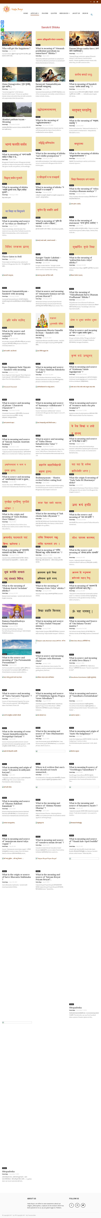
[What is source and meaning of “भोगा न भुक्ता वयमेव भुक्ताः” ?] (84, 320)
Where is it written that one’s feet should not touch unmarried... (50, 769)
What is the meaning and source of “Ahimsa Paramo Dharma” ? (48, 805)
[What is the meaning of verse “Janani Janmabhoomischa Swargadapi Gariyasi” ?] (17, 721)
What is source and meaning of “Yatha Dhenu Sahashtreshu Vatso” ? (49, 441)
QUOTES (54, 13)
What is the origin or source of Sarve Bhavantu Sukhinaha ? (16, 877)
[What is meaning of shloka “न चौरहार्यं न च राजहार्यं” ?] (50, 178)
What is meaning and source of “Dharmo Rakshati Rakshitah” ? (16, 803)
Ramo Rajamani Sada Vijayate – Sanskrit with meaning (16, 368)
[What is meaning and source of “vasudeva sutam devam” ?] (50, 830)
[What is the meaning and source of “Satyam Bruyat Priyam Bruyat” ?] (50, 865)
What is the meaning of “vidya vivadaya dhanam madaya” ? (83, 190)
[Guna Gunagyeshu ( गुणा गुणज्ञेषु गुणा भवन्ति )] (17, 74)
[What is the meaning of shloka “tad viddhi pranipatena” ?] (50, 144)
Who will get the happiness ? (16, 48)
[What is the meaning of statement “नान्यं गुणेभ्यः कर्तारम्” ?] (84, 210)
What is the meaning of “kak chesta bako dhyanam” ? (49, 514)
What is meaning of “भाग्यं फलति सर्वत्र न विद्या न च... (16, 155)
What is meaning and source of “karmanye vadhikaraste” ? (50, 404)
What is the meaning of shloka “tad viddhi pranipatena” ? (50, 154)
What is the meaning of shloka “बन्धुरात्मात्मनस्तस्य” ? (84, 154)
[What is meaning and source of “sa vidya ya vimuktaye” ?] (17, 211)
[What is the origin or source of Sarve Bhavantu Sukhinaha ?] (17, 865)
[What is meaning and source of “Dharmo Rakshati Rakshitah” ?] (17, 792)
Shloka (4, 45)
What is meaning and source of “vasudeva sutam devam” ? (50, 841)
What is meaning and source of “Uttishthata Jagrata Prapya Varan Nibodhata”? (50, 696)
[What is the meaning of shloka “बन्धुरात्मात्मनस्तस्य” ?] (84, 144)
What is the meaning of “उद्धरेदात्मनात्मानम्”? (47, 121)
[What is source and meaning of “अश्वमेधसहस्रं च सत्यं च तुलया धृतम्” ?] (17, 467)
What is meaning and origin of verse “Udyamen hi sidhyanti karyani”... (16, 770)
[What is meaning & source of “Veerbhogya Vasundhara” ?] (84, 757)
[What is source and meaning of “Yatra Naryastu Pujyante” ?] (17, 683)
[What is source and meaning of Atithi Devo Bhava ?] (84, 647)
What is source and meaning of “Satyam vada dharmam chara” (49, 658)
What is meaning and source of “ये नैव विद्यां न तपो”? (83, 439)
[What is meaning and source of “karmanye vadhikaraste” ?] (50, 393)
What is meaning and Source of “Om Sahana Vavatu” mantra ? (83, 623)
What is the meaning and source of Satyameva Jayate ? (83, 804)
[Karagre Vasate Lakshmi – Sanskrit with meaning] (50, 247)
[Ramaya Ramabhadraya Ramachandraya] (17, 611)
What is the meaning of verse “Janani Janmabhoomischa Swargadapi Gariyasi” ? (16, 734)
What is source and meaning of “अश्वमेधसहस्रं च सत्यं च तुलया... (16, 478)
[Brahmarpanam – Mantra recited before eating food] (50, 467)
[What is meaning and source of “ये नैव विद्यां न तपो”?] (84, 429)
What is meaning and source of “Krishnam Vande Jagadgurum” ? (83, 369)
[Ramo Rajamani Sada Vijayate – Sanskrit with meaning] (17, 357)
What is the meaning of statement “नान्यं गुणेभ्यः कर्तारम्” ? (83, 221)
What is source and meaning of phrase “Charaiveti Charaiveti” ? (16, 405)
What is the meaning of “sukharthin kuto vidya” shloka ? (80, 260)
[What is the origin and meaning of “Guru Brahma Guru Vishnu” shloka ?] (17, 504)
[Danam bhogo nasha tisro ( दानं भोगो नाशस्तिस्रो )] (84, 38)
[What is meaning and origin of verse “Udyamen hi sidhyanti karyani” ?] (17, 757)
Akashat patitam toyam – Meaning (14, 120)
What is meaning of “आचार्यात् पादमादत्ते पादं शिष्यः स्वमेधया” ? (15, 551)
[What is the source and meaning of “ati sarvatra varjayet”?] (17, 321)
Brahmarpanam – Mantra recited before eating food (48, 478)
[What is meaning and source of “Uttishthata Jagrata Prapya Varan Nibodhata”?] (50, 683)
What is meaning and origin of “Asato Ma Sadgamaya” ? (84, 732)
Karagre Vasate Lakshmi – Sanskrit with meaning (48, 258)
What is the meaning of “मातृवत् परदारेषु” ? (83, 121)
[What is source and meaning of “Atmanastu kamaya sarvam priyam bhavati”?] (50, 281)
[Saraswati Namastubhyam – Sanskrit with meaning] (17, 281)
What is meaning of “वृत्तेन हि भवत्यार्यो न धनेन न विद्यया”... (48, 222)
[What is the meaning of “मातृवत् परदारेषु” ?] (84, 110)
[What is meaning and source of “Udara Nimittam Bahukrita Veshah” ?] (50, 357)
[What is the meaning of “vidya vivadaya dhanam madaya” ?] (84, 178)
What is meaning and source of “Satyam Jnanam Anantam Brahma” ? (16, 442)
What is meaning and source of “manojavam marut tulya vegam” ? (16, 841)
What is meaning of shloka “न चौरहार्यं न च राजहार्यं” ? (50, 188)
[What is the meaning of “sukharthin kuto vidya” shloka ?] (84, 247)
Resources (64, 13)
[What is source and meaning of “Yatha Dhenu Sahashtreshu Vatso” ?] (50, 429)
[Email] (2, 34)
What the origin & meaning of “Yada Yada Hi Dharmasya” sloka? (83, 480)
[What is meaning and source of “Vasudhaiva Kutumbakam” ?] (84, 683)
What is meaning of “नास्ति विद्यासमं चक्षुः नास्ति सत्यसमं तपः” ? (49, 551)
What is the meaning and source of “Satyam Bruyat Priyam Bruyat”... (48, 877)
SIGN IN (85, 13)
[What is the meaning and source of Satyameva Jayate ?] (84, 793)
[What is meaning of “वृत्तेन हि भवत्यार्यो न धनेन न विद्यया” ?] (50, 210)
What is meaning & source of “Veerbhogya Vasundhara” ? (83, 768)
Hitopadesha (75, 1007)
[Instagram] (94, 2)
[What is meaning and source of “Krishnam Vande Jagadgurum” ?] (84, 357)
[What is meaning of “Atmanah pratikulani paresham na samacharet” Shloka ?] (50, 38)
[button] (92, 15)
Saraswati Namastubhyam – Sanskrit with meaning (15, 292)
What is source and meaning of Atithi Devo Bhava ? (83, 659)
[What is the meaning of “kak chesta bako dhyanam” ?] (50, 503)
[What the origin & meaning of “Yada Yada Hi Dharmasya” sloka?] (84, 467)
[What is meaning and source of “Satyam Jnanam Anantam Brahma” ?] (17, 429)
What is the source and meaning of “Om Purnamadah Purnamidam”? (16, 660)
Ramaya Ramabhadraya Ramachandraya (13, 622)
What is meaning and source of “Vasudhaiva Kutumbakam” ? (83, 696)
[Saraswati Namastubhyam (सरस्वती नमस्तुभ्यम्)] (50, 74)
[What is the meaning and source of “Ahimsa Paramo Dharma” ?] (50, 793)
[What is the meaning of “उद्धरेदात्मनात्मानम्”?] (50, 110)
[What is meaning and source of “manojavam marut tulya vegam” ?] (17, 829)
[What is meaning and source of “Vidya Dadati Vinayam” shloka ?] (50, 611)
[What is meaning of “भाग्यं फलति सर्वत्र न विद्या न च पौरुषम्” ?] (17, 144)
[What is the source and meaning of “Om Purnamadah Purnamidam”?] (17, 647)
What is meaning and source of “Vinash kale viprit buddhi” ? (83, 841)
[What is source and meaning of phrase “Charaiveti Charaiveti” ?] (17, 393)
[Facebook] (90, 2)
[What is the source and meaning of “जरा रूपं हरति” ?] (84, 504)
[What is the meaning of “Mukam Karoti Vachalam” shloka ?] (17, 576)
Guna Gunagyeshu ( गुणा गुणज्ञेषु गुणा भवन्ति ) (16, 85)
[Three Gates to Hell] (17, 246)
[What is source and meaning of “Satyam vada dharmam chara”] (50, 646)
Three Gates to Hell (12, 256)
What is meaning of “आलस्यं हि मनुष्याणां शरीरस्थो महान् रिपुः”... (83, 587)
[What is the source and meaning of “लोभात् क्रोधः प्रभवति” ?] (84, 540)
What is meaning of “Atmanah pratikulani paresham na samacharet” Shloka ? (50, 51)
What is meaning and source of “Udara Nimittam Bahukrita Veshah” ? (50, 369)
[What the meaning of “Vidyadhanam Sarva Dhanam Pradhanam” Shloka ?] (84, 282)
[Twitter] (97, 2)
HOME (25, 13)
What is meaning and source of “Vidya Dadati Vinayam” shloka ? (49, 623)
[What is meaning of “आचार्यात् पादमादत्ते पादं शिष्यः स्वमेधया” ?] (17, 540)
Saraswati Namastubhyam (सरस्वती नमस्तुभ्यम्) (48, 85)
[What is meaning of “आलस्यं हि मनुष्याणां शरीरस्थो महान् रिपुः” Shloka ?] (84, 576)
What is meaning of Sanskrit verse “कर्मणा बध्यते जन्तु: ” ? (83, 85)
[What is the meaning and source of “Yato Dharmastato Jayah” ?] (50, 721)
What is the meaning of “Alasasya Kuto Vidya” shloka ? (50, 587)
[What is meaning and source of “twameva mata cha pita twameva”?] (84, 393)
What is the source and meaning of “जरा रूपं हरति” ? (81, 515)
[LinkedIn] (2, 38)
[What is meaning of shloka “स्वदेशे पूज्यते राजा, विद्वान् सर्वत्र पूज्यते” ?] (17, 178)
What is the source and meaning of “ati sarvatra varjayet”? (13, 333)
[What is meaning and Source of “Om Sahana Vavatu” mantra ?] (84, 611)
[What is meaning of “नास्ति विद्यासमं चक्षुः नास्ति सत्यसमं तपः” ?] (50, 540)
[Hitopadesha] (84, 931)
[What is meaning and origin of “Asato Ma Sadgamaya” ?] (84, 721)
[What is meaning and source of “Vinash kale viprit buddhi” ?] (84, 829)
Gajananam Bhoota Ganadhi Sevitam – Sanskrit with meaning (49, 332)
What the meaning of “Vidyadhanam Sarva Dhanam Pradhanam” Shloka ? (83, 294)
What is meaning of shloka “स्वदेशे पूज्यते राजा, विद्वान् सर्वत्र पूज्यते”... (15, 189)
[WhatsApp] (2, 30)
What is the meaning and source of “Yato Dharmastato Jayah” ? (50, 733)
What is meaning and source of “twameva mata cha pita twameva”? (83, 405)
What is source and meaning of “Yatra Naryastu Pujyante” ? (17, 694)
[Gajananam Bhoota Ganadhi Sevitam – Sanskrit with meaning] (50, 320)
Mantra (4, 617)
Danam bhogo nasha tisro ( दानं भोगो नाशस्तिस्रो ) (84, 49)
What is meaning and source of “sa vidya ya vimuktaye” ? (16, 222)
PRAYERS (45, 13)
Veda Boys (5, 51)
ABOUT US (76, 13)
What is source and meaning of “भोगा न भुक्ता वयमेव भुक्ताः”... (83, 331)
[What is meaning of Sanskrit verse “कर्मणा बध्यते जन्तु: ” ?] (84, 74)
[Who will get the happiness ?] (17, 38)
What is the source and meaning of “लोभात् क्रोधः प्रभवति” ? (84, 552)
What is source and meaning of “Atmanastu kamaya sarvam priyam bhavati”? (50, 294)
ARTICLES (34, 13)
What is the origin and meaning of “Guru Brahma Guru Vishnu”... (14, 517)
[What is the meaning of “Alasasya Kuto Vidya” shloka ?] (50, 576)
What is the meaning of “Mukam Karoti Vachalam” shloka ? (15, 588)
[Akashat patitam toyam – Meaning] (17, 109)
